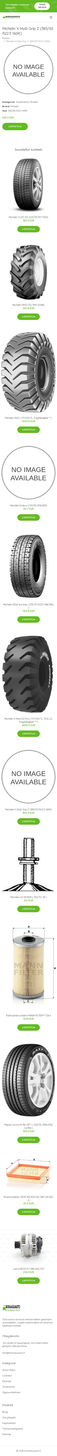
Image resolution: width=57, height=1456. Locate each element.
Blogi (5, 1411)
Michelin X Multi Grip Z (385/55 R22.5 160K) (28, 809)
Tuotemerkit (22, 102)
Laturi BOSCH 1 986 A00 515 (28, 1268)
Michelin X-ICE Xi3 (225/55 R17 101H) (28, 217)
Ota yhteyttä (9, 1417)
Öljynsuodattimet (11, 1392)
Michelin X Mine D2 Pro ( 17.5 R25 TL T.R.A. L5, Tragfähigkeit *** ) (28, 720)
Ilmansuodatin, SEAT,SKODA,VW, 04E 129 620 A (28, 1198)
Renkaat (6, 1381)
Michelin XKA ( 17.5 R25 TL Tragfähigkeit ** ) (28, 417)
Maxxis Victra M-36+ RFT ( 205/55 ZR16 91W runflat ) (28, 1126)
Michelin (34, 102)
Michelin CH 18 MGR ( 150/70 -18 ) (28, 897)
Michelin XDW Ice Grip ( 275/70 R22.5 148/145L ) (28, 606)
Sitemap (6, 1434)
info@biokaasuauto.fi (13, 1352)
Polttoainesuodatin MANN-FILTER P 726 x (28, 1015)
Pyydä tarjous (42, 5)
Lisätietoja (15, 126)
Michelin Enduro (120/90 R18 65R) (28, 505)
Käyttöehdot (9, 1423)
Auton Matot (8, 1370)
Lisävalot (7, 1375)
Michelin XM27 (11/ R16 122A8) (28, 304)
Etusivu (6, 38)
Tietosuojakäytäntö (12, 1428)
